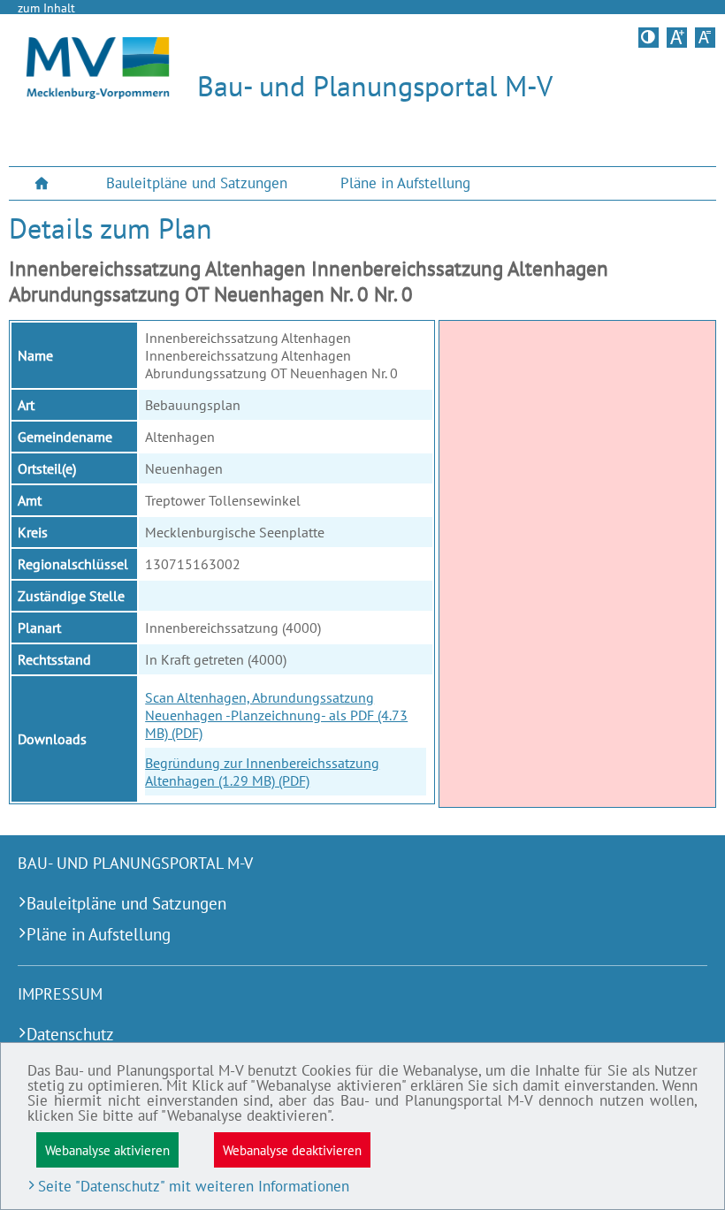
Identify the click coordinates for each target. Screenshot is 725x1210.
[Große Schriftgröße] (677, 37)
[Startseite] (98, 94)
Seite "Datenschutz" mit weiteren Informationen (193, 1186)
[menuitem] (44, 183)
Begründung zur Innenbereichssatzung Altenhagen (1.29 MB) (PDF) (262, 771)
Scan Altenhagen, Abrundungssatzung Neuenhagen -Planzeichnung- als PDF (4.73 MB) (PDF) (276, 715)
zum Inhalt (46, 8)
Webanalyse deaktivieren (292, 1150)
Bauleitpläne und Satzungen (196, 183)
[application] (577, 564)
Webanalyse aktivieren (107, 1150)
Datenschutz (70, 1034)
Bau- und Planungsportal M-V (375, 85)
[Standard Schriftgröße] (705, 37)
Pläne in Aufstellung (405, 183)
